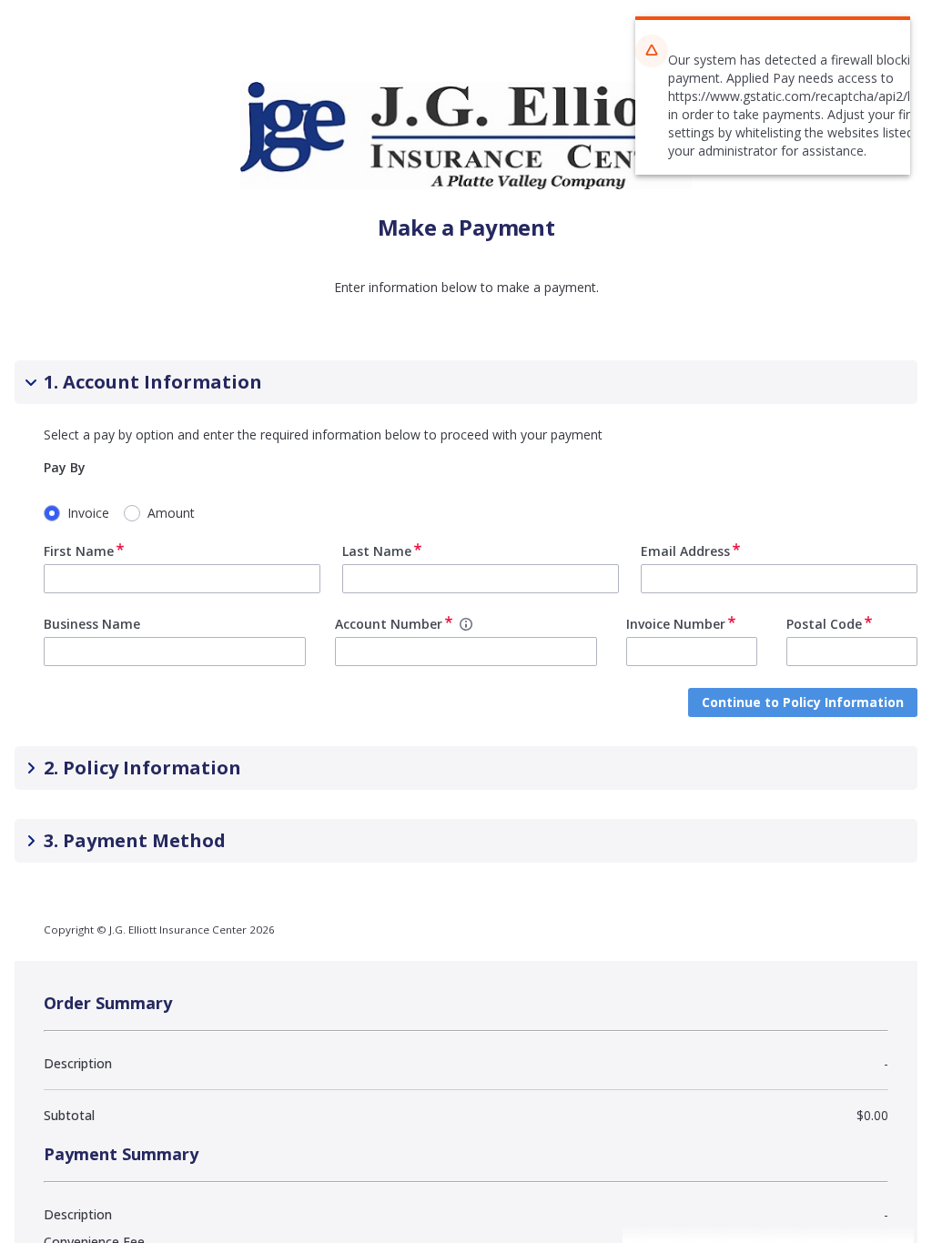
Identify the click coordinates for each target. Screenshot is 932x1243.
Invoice (88, 512)
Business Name (92, 623)
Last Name (376, 551)
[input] (182, 578)
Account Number (388, 623)
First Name (79, 551)
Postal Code (824, 623)
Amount (171, 512)
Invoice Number (675, 623)
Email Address (685, 551)
